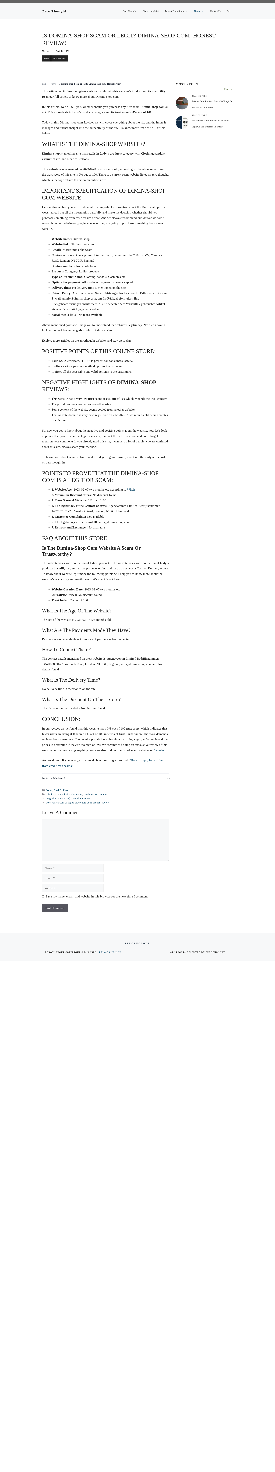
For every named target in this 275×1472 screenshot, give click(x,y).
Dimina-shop (53, 794)
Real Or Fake (60, 58)
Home (44, 84)
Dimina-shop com (72, 794)
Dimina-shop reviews (96, 794)
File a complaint (151, 11)
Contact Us (215, 11)
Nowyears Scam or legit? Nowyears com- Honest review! (78, 802)
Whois (130, 489)
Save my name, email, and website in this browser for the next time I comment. (97, 896)
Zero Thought (54, 11)
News (197, 11)
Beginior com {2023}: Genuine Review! (69, 798)
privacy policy (110, 952)
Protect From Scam (174, 11)
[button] (228, 11)
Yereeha (159, 750)
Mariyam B (47, 51)
